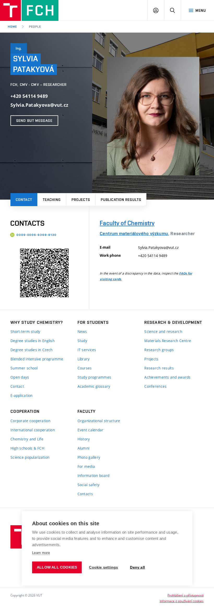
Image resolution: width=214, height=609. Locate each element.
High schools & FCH (27, 448)
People (35, 26)
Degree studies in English (32, 340)
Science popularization (29, 457)
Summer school (24, 368)
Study (82, 340)
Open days (19, 377)
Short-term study (25, 331)
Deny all (137, 567)
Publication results (121, 200)
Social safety (89, 484)
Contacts (85, 493)
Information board (94, 475)
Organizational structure (99, 420)
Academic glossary (94, 386)
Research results (159, 368)
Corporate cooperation (30, 420)
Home (12, 26)
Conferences (155, 386)
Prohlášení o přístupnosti (186, 595)
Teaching (52, 200)
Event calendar (91, 429)
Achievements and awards (167, 377)
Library (84, 358)
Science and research (163, 331)
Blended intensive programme (36, 358)
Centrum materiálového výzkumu (134, 233)
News (82, 331)
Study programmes (94, 377)
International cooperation (32, 429)
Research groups (159, 349)
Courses (85, 368)
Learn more (41, 553)
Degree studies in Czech (31, 349)
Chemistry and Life (26, 439)
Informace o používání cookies (182, 601)
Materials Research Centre (167, 340)
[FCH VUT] (29, 10)
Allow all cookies (57, 567)
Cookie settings (103, 567)
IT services (87, 349)
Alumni (84, 448)
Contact (24, 200)
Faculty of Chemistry (127, 222)
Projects (81, 200)
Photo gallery (89, 457)
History (84, 439)
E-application (21, 395)
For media (86, 466)
